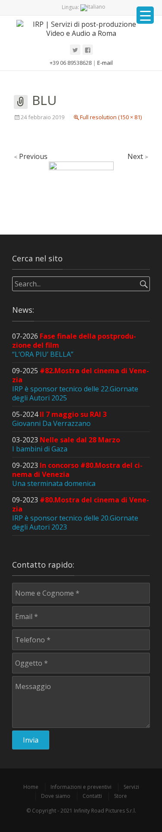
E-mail (105, 63)
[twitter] (75, 49)
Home (30, 787)
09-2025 (80, 384)
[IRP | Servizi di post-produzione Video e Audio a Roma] (81, 28)
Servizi (131, 787)
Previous (31, 156)
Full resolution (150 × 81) (111, 117)
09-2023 (80, 513)
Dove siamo (55, 796)
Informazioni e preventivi (81, 787)
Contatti (92, 796)
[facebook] (88, 49)
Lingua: (71, 7)
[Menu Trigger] (145, 15)
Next (137, 156)
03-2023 (66, 444)
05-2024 (59, 419)
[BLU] (81, 178)
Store (120, 796)
